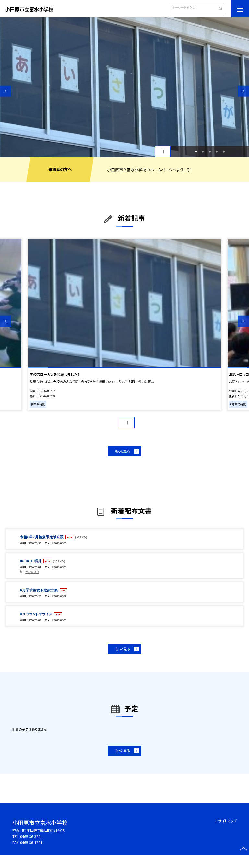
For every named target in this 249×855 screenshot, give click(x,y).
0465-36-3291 (31, 836)
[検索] (218, 9)
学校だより (32, 572)
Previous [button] (5, 91)
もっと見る (122, 451)
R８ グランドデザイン (36, 613)
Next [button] (243, 91)
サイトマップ (227, 820)
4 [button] (217, 152)
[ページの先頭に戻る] (243, 849)
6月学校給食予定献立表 (39, 589)
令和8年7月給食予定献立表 (42, 536)
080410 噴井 (31, 560)
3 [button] (210, 152)
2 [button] (203, 152)
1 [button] (196, 152)
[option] (124, 87)
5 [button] (224, 152)
